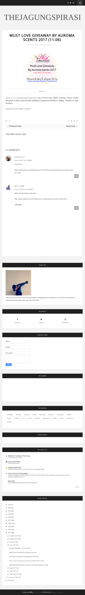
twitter (41, 322)
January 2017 (14, 577)
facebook (17, 322)
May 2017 (13, 568)
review (69, 414)
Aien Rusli (19, 157)
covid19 (16, 418)
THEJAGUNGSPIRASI (42, 17)
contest (27, 414)
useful (61, 418)
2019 (9, 526)
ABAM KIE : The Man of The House (19, 456)
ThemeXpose (37, 592)
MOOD (30, 418)
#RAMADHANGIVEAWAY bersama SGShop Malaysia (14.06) (28, 565)
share (34, 414)
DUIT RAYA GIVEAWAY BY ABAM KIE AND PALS (24, 557)
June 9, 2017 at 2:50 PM (23, 160)
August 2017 (14, 539)
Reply (76, 176)
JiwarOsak (11, 481)
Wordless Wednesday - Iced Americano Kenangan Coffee (26, 469)
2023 (9, 514)
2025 (9, 508)
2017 (9, 533)
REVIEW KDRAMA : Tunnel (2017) (19, 548)
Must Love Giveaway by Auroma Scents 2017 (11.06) (26, 561)
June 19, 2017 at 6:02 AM (23, 189)
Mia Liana (19, 186)
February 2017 (14, 574)
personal (42, 414)
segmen (18, 414)
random (51, 414)
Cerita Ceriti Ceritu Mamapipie (18, 473)
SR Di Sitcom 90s (13, 463)
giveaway (10, 414)
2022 (9, 517)
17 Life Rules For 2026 (15, 458)
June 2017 (13, 545)
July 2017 (12, 542)
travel (9, 418)
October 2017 (14, 536)
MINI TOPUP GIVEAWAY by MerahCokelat (22, 552)
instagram (65, 322)
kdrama (37, 418)
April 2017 (13, 571)
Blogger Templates (57, 592)
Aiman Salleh (35, 45)
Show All (77, 487)
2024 (9, 511)
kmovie (9, 422)
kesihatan (70, 418)
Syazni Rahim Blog (14, 462)
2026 (9, 505)
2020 (9, 523)
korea (54, 418)
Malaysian (46, 418)
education (60, 414)
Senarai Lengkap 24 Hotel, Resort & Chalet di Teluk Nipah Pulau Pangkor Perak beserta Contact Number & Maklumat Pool (38, 476)
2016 (9, 580)
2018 (9, 530)
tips (23, 418)
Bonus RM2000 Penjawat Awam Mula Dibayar (22, 483)
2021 (9, 520)
